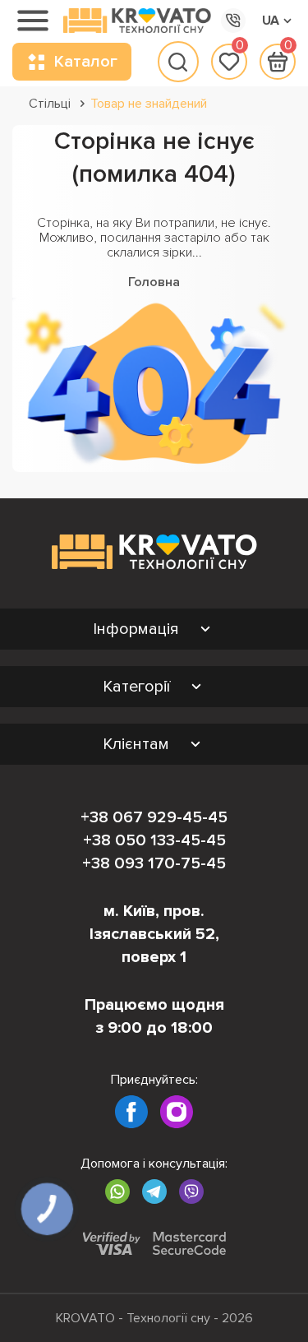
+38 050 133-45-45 (154, 840)
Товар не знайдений (148, 103)
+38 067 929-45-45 (154, 817)
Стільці (50, 103)
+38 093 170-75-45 (154, 863)
